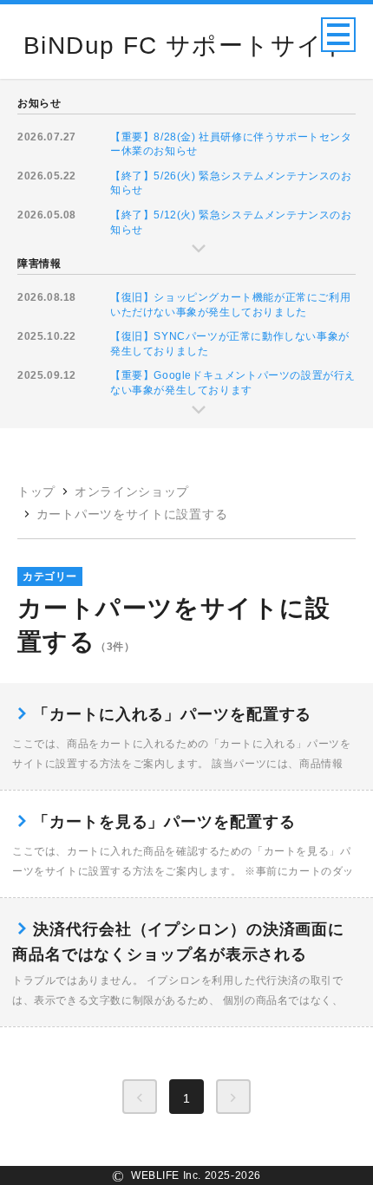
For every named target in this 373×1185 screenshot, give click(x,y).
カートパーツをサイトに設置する (132, 514)
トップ (36, 491)
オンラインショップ (132, 491)
